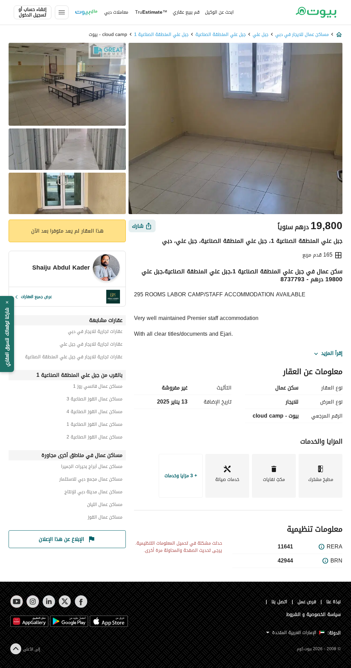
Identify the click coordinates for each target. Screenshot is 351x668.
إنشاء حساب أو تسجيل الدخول (33, 12)
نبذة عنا (333, 601)
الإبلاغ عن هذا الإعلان (61, 539)
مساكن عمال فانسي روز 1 (97, 387)
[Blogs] (86, 12)
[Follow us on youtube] (16, 601)
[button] (7, 334)
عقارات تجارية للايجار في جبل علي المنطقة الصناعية (73, 357)
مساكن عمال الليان (104, 505)
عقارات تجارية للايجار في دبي (95, 332)
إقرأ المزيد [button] (331, 353)
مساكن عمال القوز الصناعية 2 (94, 438)
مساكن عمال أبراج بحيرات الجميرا (91, 467)
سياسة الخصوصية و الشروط (313, 614)
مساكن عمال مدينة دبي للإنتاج (93, 492)
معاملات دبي (116, 12)
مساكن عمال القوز (105, 518)
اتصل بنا (279, 601)
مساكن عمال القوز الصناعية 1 (94, 425)
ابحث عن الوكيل (219, 12)
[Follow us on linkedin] (49, 601)
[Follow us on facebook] (81, 601)
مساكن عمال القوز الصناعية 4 (94, 412)
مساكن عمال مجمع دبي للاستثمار (90, 480)
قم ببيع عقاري (186, 12)
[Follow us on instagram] (32, 601)
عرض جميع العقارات (36, 296)
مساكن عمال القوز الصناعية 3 (94, 400)
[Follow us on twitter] (65, 601)
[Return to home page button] (315, 12)
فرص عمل (307, 601)
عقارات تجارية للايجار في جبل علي (91, 345)
